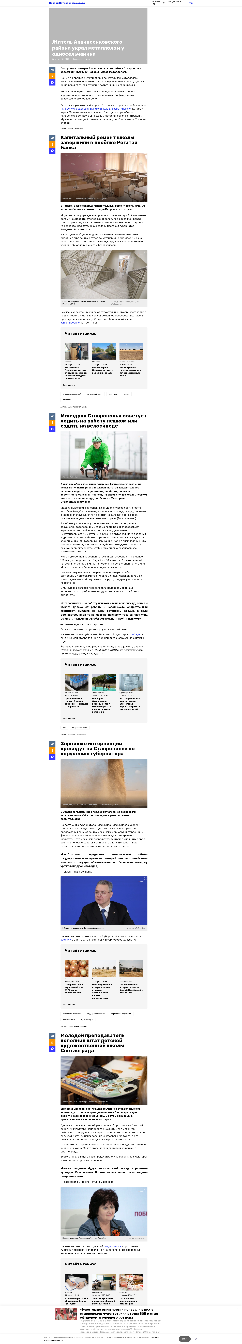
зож (64, 728)
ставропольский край (72, 394)
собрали (65, 939)
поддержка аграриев (96, 1014)
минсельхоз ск (69, 1019)
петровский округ (94, 394)
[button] (66, 1314)
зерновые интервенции (121, 1014)
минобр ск (67, 400)
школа (126, 394)
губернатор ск (87, 1019)
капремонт (113, 394)
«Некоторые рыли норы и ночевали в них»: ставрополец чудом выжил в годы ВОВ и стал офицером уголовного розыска (119, 1313)
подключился (112, 1246)
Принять (185, 1339)
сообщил (135, 634)
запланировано (70, 322)
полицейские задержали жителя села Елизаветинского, (95, 108)
